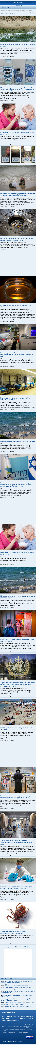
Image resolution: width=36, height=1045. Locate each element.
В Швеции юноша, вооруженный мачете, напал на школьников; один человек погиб (17, 1003)
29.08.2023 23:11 (4, 855)
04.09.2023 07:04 (4, 497)
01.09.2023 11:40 (4, 607)
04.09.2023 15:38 (4, 366)
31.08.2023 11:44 (4, 740)
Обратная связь (11, 1016)
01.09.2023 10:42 (4, 696)
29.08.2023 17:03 (4, 899)
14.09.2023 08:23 (4, 144)
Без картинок (5, 1018)
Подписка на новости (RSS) (25, 1016)
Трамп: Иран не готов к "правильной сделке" (19, 1006)
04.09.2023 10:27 (4, 409)
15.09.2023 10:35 (4, 56)
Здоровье (5, 7)
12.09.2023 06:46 (4, 250)
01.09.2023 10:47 (4, 651)
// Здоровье (11, 56)
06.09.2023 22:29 (4, 321)
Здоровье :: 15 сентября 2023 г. (17, 947)
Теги (3, 1016)
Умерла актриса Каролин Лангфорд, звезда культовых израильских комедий (16, 981)
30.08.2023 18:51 (4, 808)
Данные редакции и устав (26, 1018)
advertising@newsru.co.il (13, 1020)
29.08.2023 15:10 (4, 943)
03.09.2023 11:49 (4, 564)
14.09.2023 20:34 (4, 100)
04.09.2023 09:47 (4, 451)
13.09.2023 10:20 (4, 206)
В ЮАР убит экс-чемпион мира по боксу (17, 985)
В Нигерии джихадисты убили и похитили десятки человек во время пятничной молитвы (16, 988)
